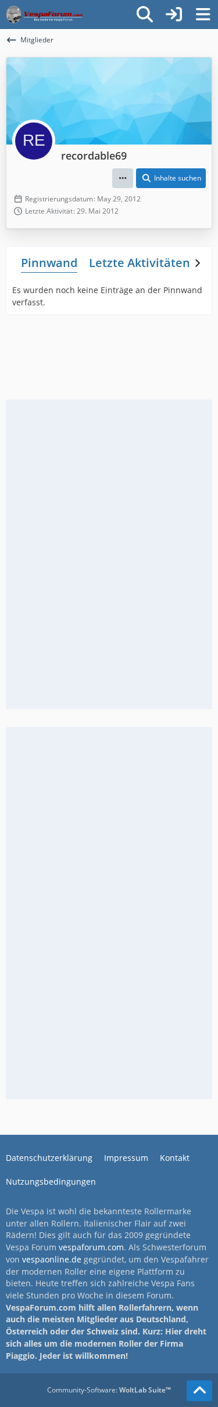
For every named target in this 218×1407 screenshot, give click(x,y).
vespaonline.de (51, 1259)
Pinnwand (49, 262)
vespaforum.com (91, 1247)
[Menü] (203, 14)
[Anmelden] (173, 14)
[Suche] (144, 14)
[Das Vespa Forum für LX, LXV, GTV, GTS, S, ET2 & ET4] (44, 14)
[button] (122, 178)
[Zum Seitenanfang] (199, 1390)
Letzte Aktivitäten (139, 262)
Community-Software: (109, 1390)
